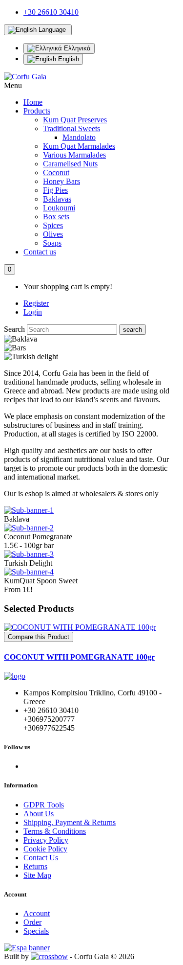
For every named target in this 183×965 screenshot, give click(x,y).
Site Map (37, 875)
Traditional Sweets (71, 128)
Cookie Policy (45, 849)
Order (32, 922)
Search (14, 329)
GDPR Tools (43, 805)
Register (36, 303)
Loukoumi (59, 208)
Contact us (39, 252)
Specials (36, 931)
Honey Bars (61, 181)
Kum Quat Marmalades (79, 146)
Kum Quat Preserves (75, 119)
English (67, 59)
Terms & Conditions (54, 831)
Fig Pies (55, 190)
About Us (38, 813)
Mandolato (79, 137)
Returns (35, 866)
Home (32, 102)
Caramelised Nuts (70, 164)
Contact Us (40, 857)
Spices (53, 225)
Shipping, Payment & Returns (69, 822)
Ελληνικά (76, 48)
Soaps (52, 243)
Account (36, 913)
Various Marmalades (74, 155)
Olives (53, 234)
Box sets (56, 216)
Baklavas (57, 199)
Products (36, 111)
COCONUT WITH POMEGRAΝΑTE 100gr (79, 657)
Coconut (56, 172)
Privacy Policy (45, 840)
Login (32, 312)
